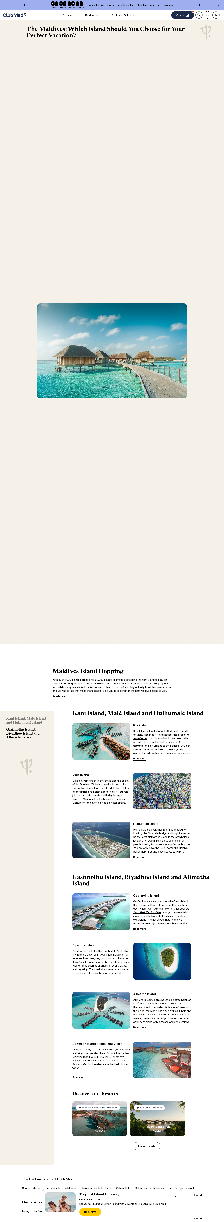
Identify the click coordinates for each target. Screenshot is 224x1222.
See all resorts (146, 1146)
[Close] (175, 1196)
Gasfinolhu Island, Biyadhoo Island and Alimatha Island (23, 733)
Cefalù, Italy (123, 1188)
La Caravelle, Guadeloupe (61, 1188)
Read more (59, 696)
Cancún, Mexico (31, 1188)
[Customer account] (207, 15)
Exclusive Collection (124, 15)
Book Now (90, 1211)
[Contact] (216, 15)
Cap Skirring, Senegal (181, 1188)
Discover (68, 15)
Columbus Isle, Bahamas (149, 1188)
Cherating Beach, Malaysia (96, 1188)
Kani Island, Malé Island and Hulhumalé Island (26, 720)
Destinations (92, 15)
